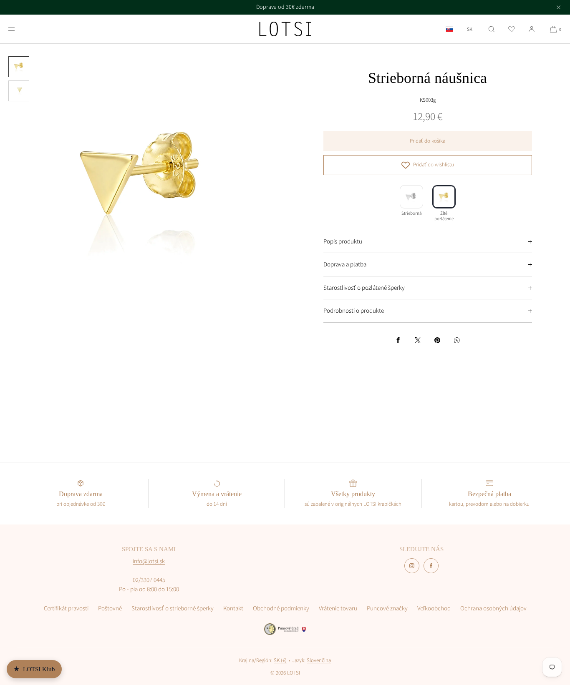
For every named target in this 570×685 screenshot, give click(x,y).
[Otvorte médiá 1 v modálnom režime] (142, 186)
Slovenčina (319, 660)
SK (469, 29)
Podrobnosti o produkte (353, 310)
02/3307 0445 (149, 580)
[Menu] (18, 29)
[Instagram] (412, 566)
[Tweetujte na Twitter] (418, 340)
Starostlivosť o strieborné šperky (172, 608)
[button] (492, 29)
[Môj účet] (531, 29)
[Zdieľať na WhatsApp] (457, 340)
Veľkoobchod (434, 608)
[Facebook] (431, 566)
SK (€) (280, 660)
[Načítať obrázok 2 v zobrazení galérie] (18, 90)
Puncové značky (387, 608)
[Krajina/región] (449, 29)
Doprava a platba (344, 264)
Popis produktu (342, 241)
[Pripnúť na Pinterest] (437, 340)
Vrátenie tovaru (338, 608)
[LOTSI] (285, 29)
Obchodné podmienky (281, 608)
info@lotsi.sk (149, 561)
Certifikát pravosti (66, 608)
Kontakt (233, 608)
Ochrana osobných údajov (493, 608)
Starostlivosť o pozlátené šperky (364, 287)
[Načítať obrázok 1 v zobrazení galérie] (18, 66)
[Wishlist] (511, 29)
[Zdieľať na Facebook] (398, 340)
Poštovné (110, 608)
